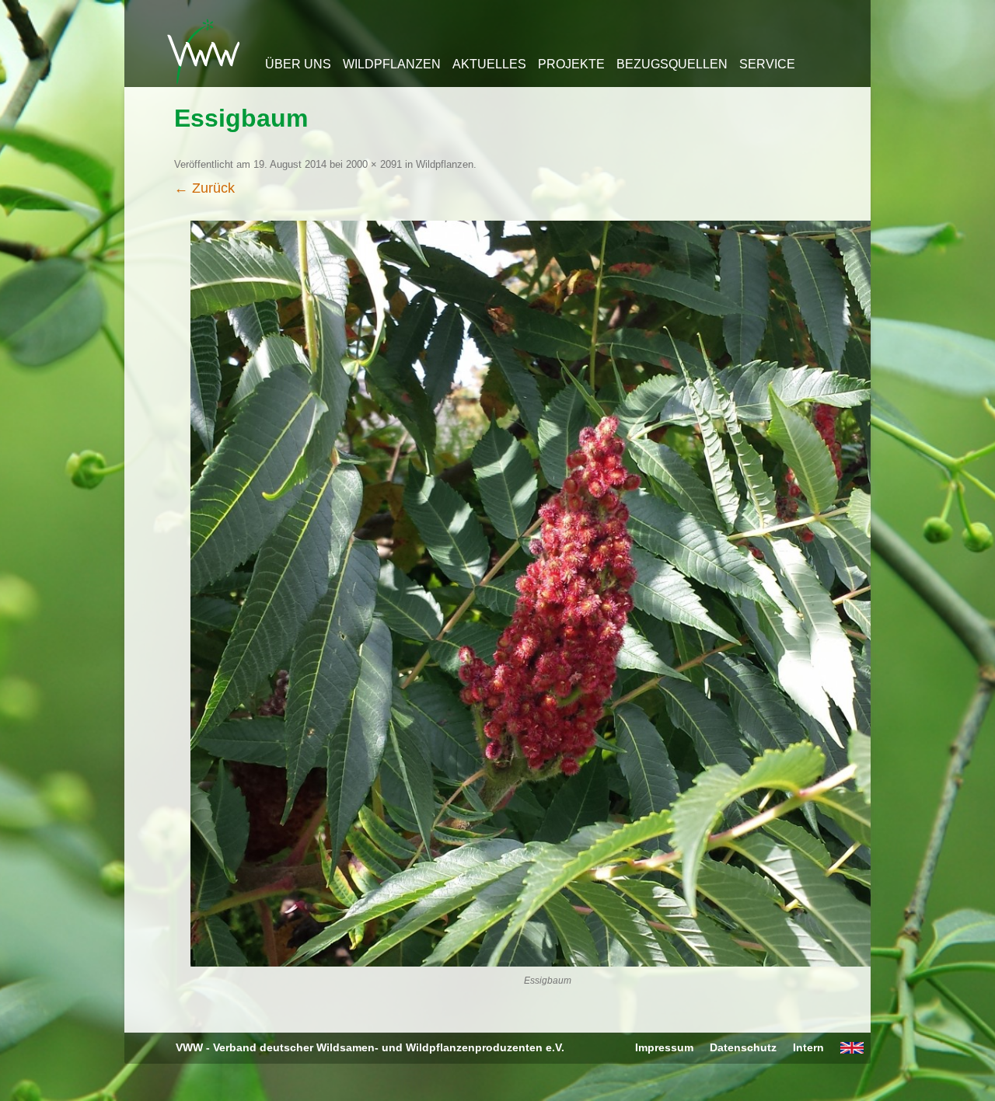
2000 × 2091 (374, 164)
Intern (808, 1047)
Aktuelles (489, 64)
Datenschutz (743, 1047)
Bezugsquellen (672, 64)
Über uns (298, 64)
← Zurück (204, 188)
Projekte (571, 64)
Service (767, 64)
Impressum (664, 1047)
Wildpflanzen (392, 64)
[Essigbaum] (547, 594)
